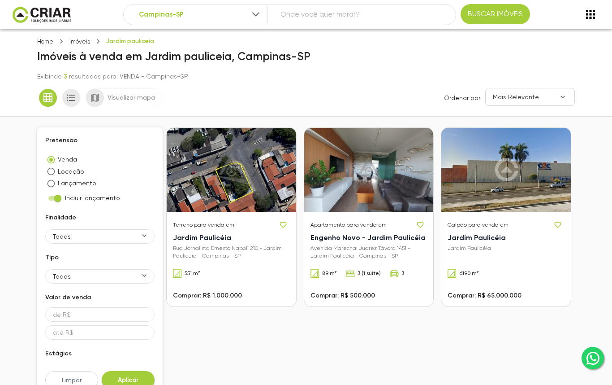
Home (45, 41)
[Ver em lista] (71, 98)
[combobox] (200, 15)
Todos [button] (62, 276)
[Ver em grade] (48, 98)
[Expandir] (256, 14)
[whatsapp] (593, 358)
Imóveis (79, 41)
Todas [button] (62, 236)
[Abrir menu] (590, 14)
